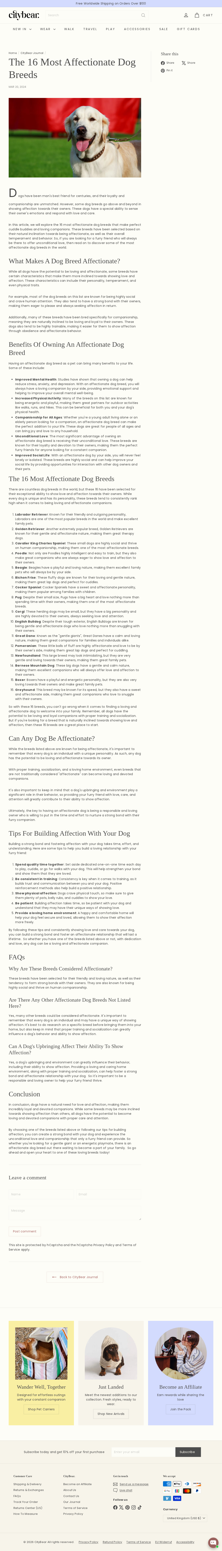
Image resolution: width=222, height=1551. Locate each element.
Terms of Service (75, 1508)
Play (110, 29)
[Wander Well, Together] (41, 1353)
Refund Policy (112, 1542)
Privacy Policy (103, 1245)
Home (13, 53)
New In (20, 29)
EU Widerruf (163, 1542)
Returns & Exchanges (28, 1490)
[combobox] (97, 15)
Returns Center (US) (27, 1508)
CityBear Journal (32, 53)
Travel (90, 29)
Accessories (137, 29)
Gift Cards (188, 29)
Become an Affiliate (77, 1484)
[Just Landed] (111, 1353)
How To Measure (25, 1514)
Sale (163, 29)
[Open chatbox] (213, 1543)
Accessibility (185, 1542)
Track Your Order (25, 1502)
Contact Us (71, 1496)
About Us (69, 1490)
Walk (69, 29)
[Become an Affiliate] (181, 1353)
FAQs (17, 1496)
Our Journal (71, 1502)
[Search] (143, 15)
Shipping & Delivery (27, 1484)
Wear (46, 29)
